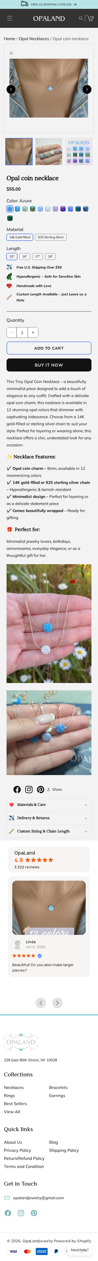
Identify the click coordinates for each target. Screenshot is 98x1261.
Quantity (15, 320)
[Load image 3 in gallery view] (79, 151)
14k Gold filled (19, 237)
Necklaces (14, 1087)
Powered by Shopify (72, 1241)
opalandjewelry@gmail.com (38, 1197)
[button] (9, 18)
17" (37, 256)
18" (50, 256)
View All (12, 1111)
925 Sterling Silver (51, 237)
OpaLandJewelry (37, 1241)
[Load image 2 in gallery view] (49, 151)
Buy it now (49, 365)
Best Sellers (15, 1103)
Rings (9, 1095)
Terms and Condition (24, 1166)
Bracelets (58, 1087)
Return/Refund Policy (24, 1158)
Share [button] (57, 789)
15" (11, 256)
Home (10, 38)
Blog (53, 1142)
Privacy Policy (17, 1150)
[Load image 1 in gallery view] (19, 151)
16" (24, 256)
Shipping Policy (64, 1150)
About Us (13, 1142)
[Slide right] (87, 89)
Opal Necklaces (34, 38)
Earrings (57, 1095)
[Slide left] (11, 89)
